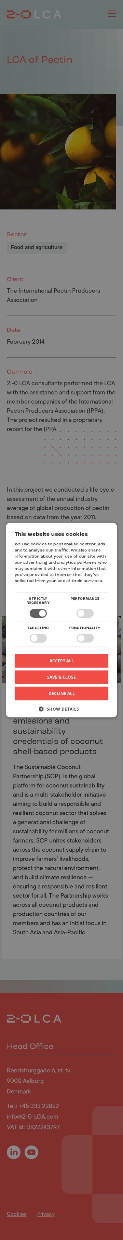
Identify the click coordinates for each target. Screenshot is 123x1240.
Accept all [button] (62, 661)
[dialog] (61, 620)
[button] (61, 711)
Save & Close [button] (61, 677)
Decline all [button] (62, 693)
